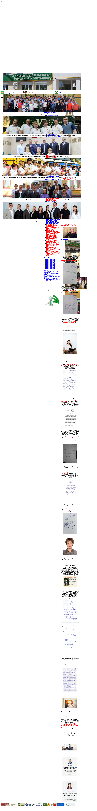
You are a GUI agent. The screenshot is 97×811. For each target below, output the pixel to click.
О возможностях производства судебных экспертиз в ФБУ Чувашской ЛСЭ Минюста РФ (52, 279)
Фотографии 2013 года (51, 260)
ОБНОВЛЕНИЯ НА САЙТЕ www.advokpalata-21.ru (49, 292)
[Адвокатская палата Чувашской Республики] (10, 1)
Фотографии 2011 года (51, 262)
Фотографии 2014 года (51, 259)
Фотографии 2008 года (51, 265)
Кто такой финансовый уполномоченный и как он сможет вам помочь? (52, 276)
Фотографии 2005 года (51, 268)
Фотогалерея (47, 257)
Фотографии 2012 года (51, 261)
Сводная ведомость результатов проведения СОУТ (51, 272)
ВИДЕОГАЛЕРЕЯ (64, 239)
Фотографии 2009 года (51, 264)
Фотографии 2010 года (51, 263)
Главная (2, 94)
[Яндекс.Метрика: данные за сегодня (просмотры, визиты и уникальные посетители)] (52, 290)
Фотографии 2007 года (51, 266)
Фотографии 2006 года (51, 267)
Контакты (46, 270)
